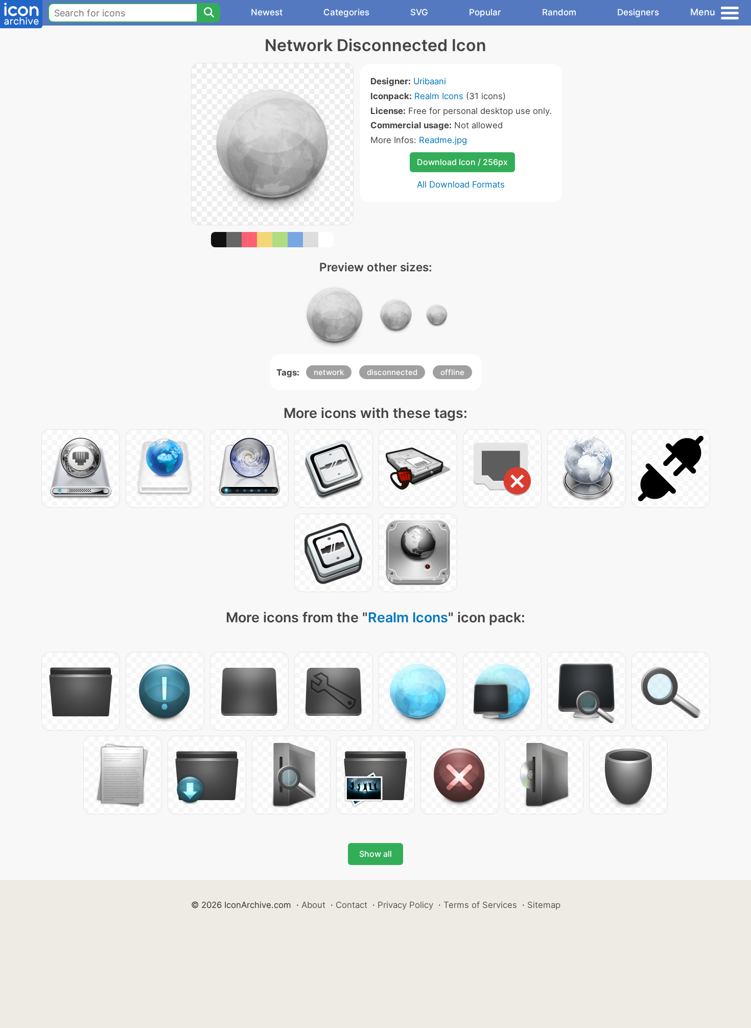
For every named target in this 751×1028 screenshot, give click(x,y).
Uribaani (429, 81)
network (329, 372)
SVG (419, 12)
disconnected (392, 372)
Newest (267, 12)
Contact (351, 905)
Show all (375, 854)
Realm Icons (438, 96)
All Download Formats (461, 184)
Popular (485, 12)
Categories (346, 12)
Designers (638, 12)
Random (559, 12)
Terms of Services (480, 905)
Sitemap (543, 905)
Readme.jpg (443, 140)
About (313, 905)
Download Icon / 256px (462, 162)
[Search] (208, 12)
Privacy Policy (405, 905)
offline (452, 372)
